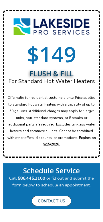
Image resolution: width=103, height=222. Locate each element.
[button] (51, 201)
